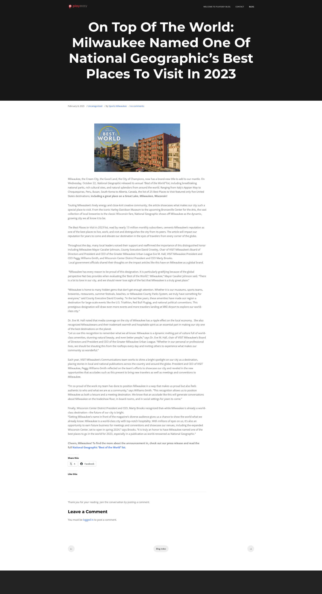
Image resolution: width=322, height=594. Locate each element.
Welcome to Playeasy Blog (216, 6)
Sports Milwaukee (118, 106)
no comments (137, 106)
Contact (239, 6)
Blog (251, 6)
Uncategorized (95, 106)
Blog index (161, 548)
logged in (88, 519)
